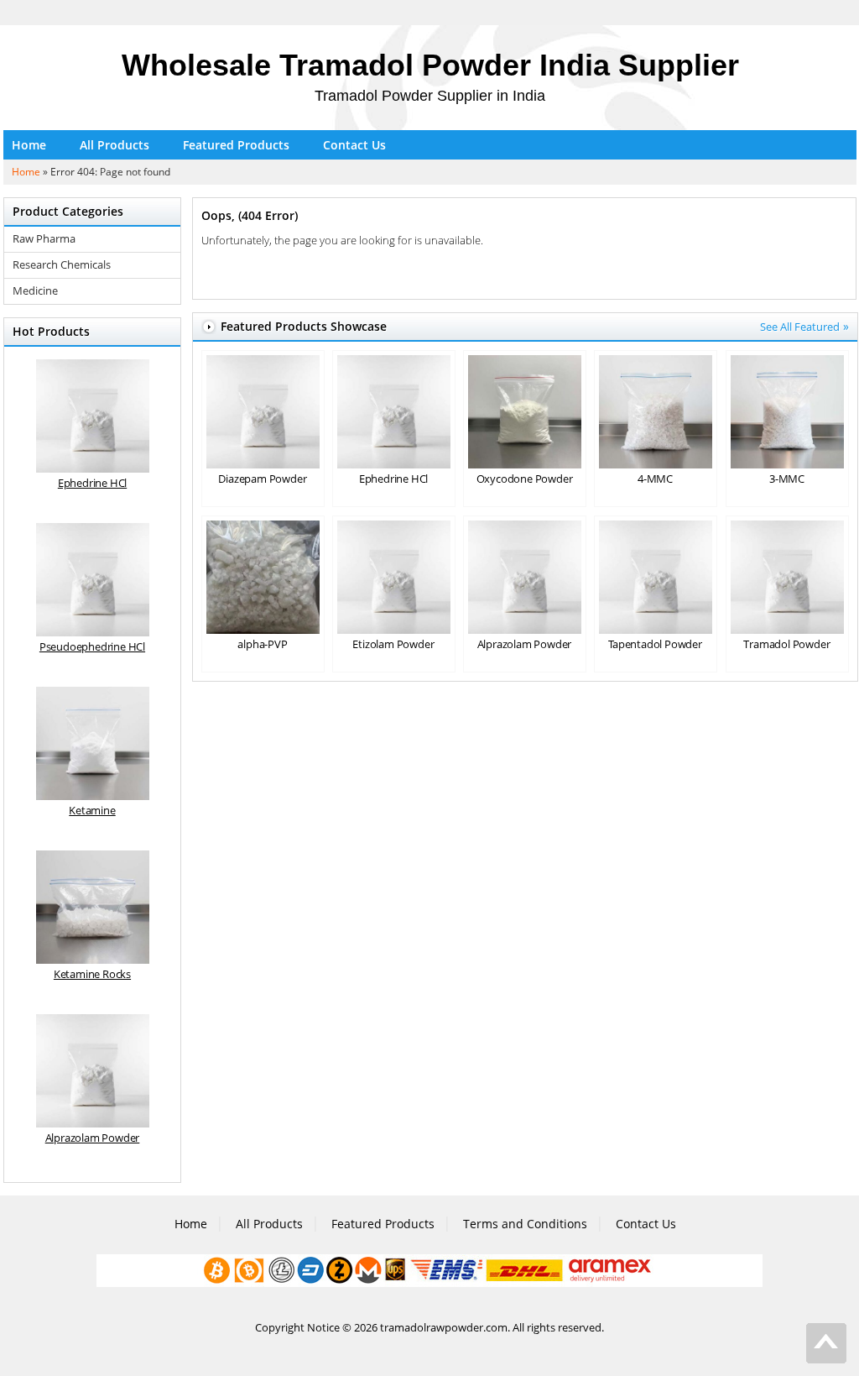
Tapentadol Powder (655, 643)
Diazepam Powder (262, 478)
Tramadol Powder (786, 643)
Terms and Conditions (525, 1224)
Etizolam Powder (393, 643)
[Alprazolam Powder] (92, 1070)
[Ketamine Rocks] (92, 907)
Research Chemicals (62, 265)
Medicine (35, 291)
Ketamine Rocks (92, 973)
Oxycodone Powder (524, 478)
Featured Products (236, 145)
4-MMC (655, 478)
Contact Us (354, 145)
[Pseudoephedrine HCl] (92, 579)
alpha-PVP (262, 643)
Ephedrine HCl (393, 478)
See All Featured (800, 326)
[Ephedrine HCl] (92, 416)
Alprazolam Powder (524, 643)
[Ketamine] (92, 743)
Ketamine (92, 810)
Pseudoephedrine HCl (92, 646)
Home (29, 145)
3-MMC (786, 478)
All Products (114, 145)
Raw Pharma (44, 239)
